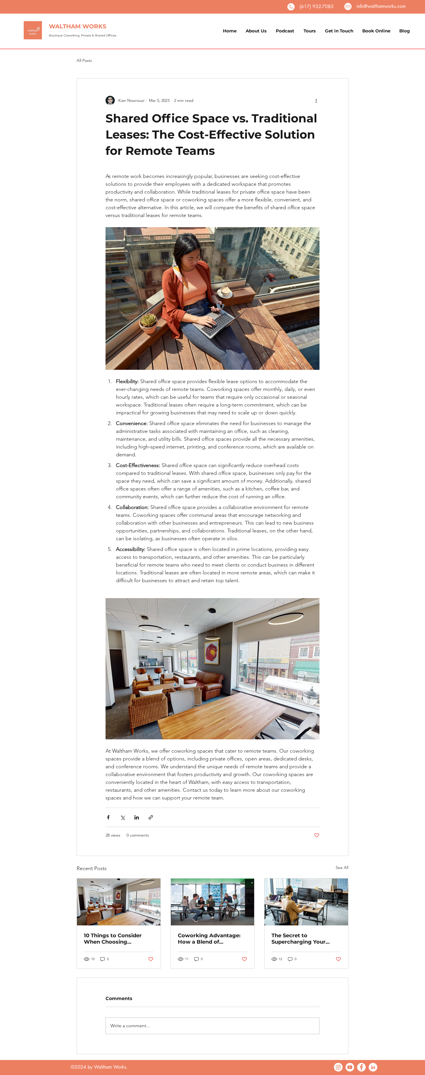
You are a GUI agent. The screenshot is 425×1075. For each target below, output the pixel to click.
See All (342, 867)
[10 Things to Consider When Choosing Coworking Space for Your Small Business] (118, 902)
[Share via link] (151, 817)
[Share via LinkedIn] (136, 817)
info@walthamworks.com (381, 6)
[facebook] (361, 1067)
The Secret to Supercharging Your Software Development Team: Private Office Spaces (302, 938)
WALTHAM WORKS (77, 26)
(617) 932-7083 (317, 6)
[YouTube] (349, 1067)
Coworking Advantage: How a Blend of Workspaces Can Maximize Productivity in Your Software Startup (211, 938)
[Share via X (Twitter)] (122, 817)
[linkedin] (373, 1067)
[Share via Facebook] (108, 817)
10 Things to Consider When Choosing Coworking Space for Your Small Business (113, 938)
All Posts (84, 60)
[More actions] (316, 100)
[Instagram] (338, 1067)
